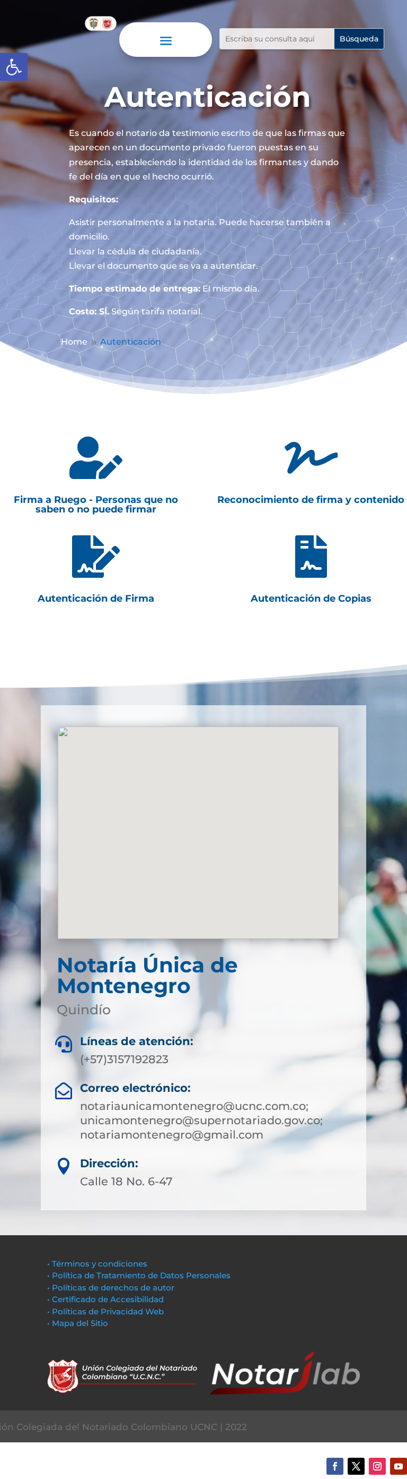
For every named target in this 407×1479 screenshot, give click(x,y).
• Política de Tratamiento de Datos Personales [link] (139, 1275)
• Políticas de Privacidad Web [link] (105, 1311)
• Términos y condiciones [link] (97, 1264)
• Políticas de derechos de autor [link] (110, 1288)
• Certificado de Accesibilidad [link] (105, 1299)
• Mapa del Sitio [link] (78, 1323)
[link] (14, 67)
